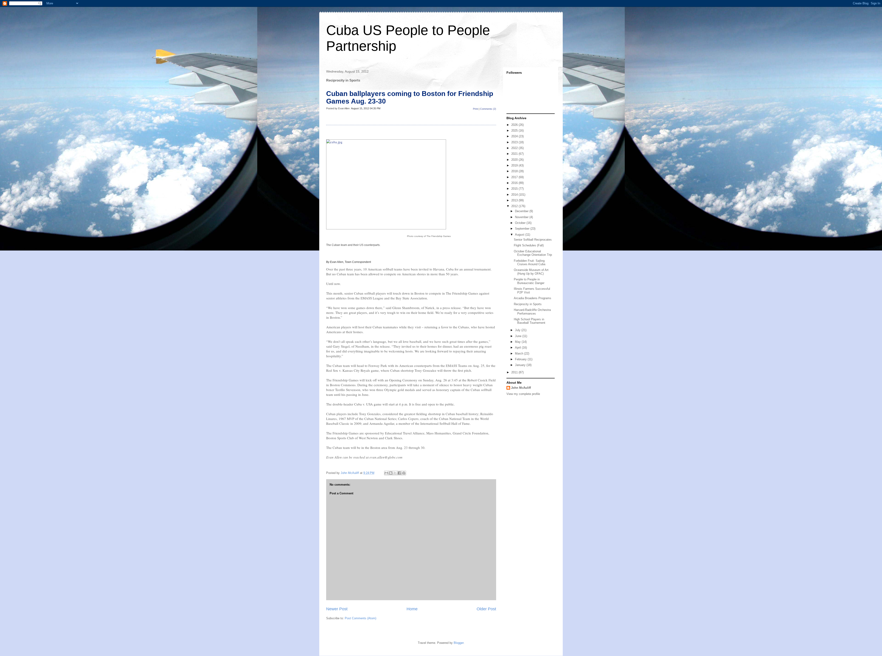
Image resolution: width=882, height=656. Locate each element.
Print (475, 108)
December (522, 211)
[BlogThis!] (390, 473)
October (520, 223)
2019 (515, 165)
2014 (515, 194)
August (520, 234)
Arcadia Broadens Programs (532, 298)
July (518, 330)
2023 (515, 142)
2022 (515, 148)
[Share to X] (395, 473)
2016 (515, 183)
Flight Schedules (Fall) (529, 245)
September (522, 228)
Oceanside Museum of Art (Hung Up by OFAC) (531, 271)
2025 (515, 130)
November (522, 217)
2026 (515, 125)
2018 (515, 171)
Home (412, 609)
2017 (515, 177)
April (518, 347)
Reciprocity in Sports (528, 304)
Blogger (459, 643)
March (519, 353)
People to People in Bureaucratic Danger (529, 281)
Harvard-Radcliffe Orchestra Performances (532, 311)
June (518, 336)
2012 (515, 206)
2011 (515, 372)
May (518, 341)
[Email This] (386, 473)
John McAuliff (521, 387)
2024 (515, 136)
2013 (515, 200)
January (520, 365)
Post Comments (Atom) (360, 618)
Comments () (488, 108)
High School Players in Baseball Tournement (529, 321)
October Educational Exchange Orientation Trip (533, 253)
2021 (515, 153)
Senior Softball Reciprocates (533, 239)
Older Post (486, 609)
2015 (515, 188)
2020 (515, 159)
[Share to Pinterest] (403, 473)
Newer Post (337, 609)
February (521, 359)
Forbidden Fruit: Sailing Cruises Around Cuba (529, 262)
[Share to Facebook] (399, 473)
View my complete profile (523, 394)
